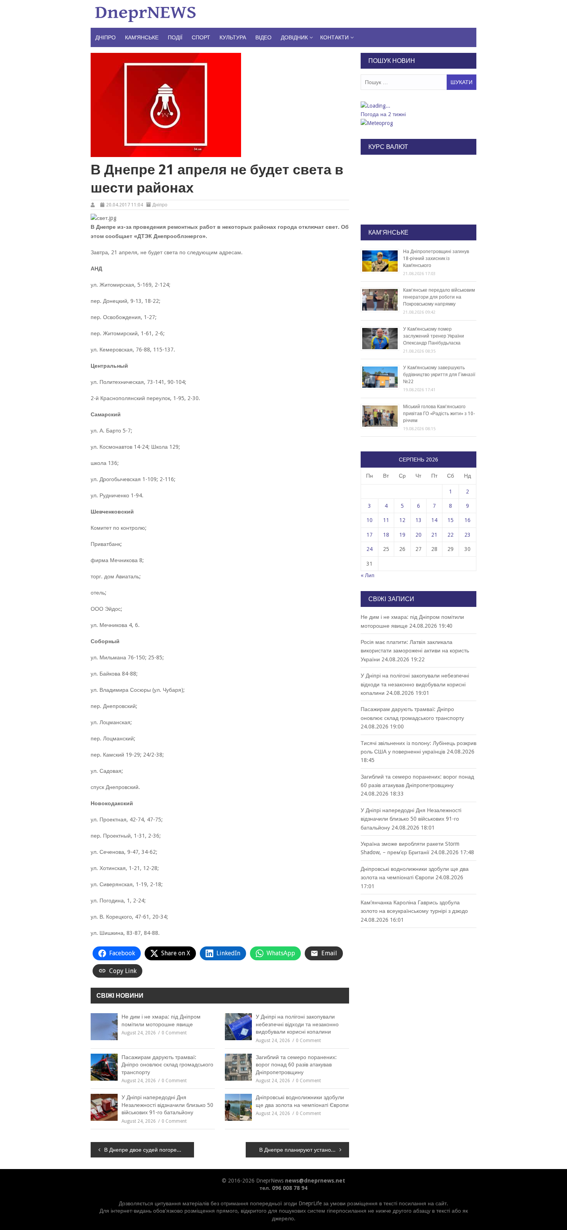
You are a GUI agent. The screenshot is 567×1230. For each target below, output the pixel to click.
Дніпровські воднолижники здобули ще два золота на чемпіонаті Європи (302, 1101)
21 (434, 535)
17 (369, 535)
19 (402, 535)
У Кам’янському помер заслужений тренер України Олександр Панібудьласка (433, 336)
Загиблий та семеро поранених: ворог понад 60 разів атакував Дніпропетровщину (296, 1064)
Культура (232, 37)
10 (369, 520)
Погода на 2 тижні (383, 114)
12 (402, 520)
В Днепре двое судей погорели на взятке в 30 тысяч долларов (149, 1150)
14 (434, 520)
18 (386, 535)
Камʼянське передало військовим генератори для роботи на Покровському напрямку (439, 297)
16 (467, 520)
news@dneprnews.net (315, 1181)
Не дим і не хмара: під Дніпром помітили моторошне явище (161, 1020)
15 (450, 520)
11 (386, 520)
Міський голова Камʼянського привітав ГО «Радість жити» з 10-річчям (439, 413)
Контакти (334, 37)
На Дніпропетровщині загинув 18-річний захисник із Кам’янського (436, 258)
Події (175, 37)
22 (450, 535)
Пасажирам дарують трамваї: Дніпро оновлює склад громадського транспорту (167, 1064)
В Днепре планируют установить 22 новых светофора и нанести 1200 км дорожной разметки (304, 1150)
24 (369, 549)
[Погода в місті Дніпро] (418, 105)
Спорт (201, 37)
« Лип (368, 575)
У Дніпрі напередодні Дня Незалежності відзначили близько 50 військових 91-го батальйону (167, 1104)
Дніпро (105, 37)
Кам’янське (142, 37)
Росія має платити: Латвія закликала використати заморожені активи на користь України (415, 650)
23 (467, 535)
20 (418, 535)
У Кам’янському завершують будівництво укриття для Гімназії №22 (439, 374)
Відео (263, 37)
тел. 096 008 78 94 (283, 1188)
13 (418, 520)
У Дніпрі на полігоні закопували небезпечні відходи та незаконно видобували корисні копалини (297, 1024)
